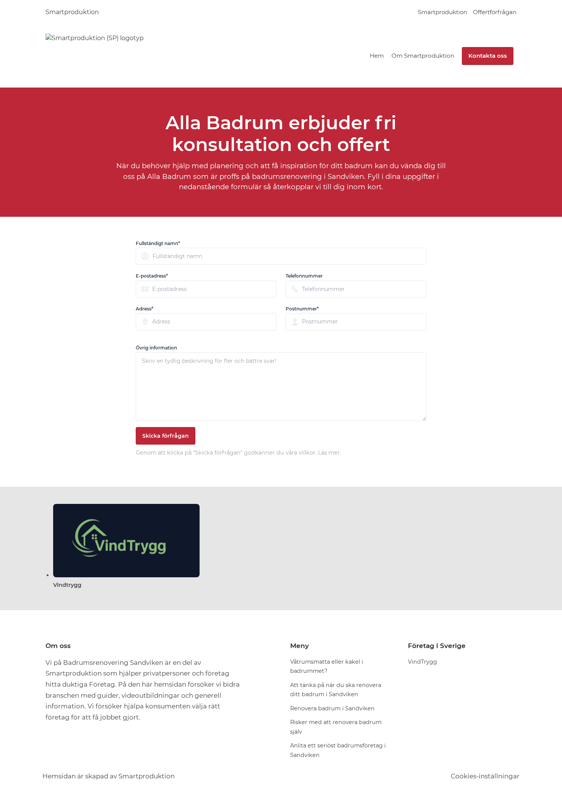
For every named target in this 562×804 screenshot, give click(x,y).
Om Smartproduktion (422, 55)
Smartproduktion (72, 12)
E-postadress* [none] (152, 276)
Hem (377, 55)
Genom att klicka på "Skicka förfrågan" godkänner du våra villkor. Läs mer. (238, 452)
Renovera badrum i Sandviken (332, 708)
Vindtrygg (67, 584)
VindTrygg (422, 661)
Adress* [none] (144, 309)
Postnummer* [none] (302, 309)
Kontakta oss (487, 55)
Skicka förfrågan (165, 435)
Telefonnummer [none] (304, 276)
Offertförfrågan (495, 12)
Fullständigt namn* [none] (158, 243)
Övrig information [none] (156, 348)
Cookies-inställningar (485, 776)
